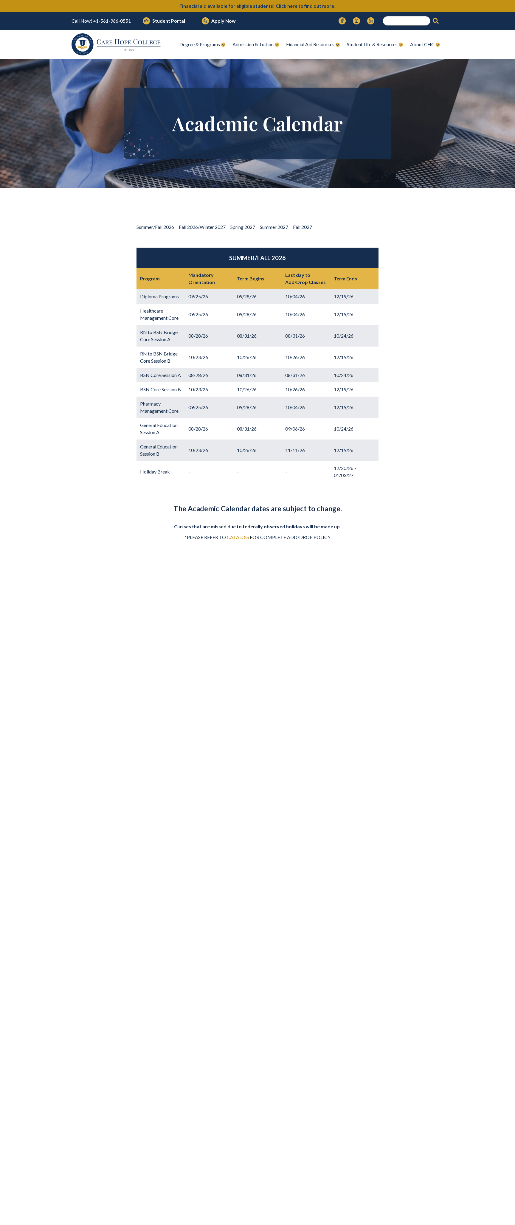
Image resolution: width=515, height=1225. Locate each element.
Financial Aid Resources (310, 44)
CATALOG (238, 537)
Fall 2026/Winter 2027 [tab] (202, 227)
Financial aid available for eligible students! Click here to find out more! (257, 6)
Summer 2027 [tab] (274, 227)
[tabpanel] (257, 354)
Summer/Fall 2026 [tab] (155, 227)
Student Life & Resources (372, 44)
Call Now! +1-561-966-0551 (101, 21)
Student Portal (168, 21)
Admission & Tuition (253, 44)
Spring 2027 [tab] (242, 227)
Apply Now (223, 21)
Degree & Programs (199, 44)
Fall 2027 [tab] (302, 227)
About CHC (422, 44)
